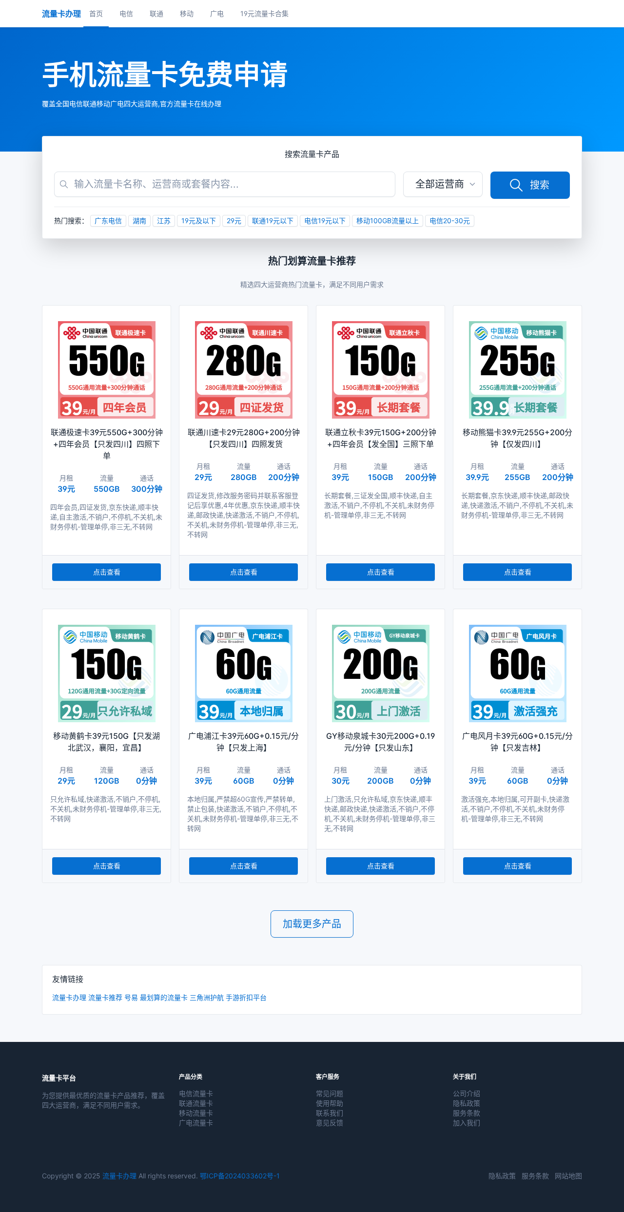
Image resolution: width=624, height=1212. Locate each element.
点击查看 (106, 572)
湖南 (139, 220)
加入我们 (466, 1122)
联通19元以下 (272, 220)
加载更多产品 (312, 924)
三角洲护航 (207, 997)
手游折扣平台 (246, 997)
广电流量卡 (196, 1122)
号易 (131, 997)
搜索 (539, 185)
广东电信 (108, 220)
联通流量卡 (196, 1103)
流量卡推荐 (105, 997)
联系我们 (329, 1113)
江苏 (164, 220)
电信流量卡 (196, 1093)
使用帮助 (329, 1103)
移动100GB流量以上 (387, 220)
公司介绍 (466, 1093)
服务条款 (466, 1113)
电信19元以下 (325, 220)
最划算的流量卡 (164, 997)
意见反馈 (329, 1122)
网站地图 (568, 1176)
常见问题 (329, 1093)
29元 (234, 220)
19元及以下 (198, 220)
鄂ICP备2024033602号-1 (240, 1176)
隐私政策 (466, 1103)
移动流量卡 (196, 1113)
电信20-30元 (449, 220)
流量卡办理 (69, 997)
